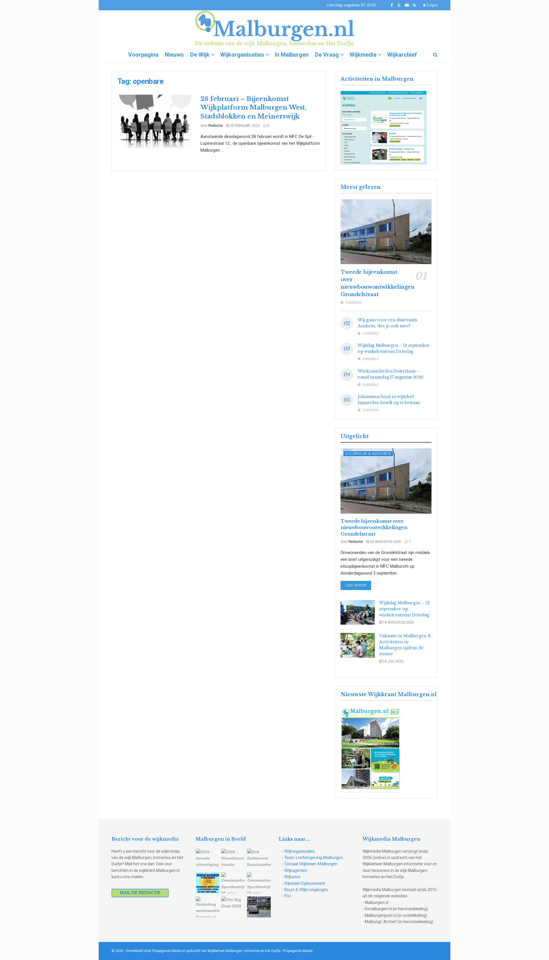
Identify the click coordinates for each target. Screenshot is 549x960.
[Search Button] (435, 54)
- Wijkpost (291, 876)
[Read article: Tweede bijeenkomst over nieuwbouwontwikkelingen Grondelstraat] (386, 231)
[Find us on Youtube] (407, 5)
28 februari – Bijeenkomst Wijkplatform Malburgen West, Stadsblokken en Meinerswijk (253, 107)
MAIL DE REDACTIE (140, 892)
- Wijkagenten (294, 870)
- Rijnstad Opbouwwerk (303, 883)
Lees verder (358, 585)
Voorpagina (143, 54)
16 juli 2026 (392, 661)
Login (431, 5)
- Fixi (286, 895)
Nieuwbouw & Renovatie (368, 454)
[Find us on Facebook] (392, 5)
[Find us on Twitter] (399, 5)
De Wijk (200, 54)
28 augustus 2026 (385, 542)
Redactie (215, 126)
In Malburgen (292, 54)
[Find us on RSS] (414, 5)
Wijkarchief (402, 54)
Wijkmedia (363, 54)
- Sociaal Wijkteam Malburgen (309, 863)
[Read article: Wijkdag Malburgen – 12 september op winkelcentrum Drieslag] (358, 612)
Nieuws (174, 54)
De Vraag (327, 54)
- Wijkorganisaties (298, 851)
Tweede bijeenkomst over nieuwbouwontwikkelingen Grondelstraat (374, 527)
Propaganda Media (298, 951)
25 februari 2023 (244, 126)
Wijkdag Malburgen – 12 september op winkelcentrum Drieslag (404, 608)
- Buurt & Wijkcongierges (305, 889)
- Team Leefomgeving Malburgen (312, 857)
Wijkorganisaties (242, 54)
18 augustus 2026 (398, 622)
